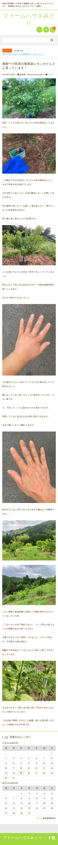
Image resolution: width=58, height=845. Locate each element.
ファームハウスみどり (29, 19)
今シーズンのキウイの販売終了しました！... (23, 54)
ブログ (51, 74)
